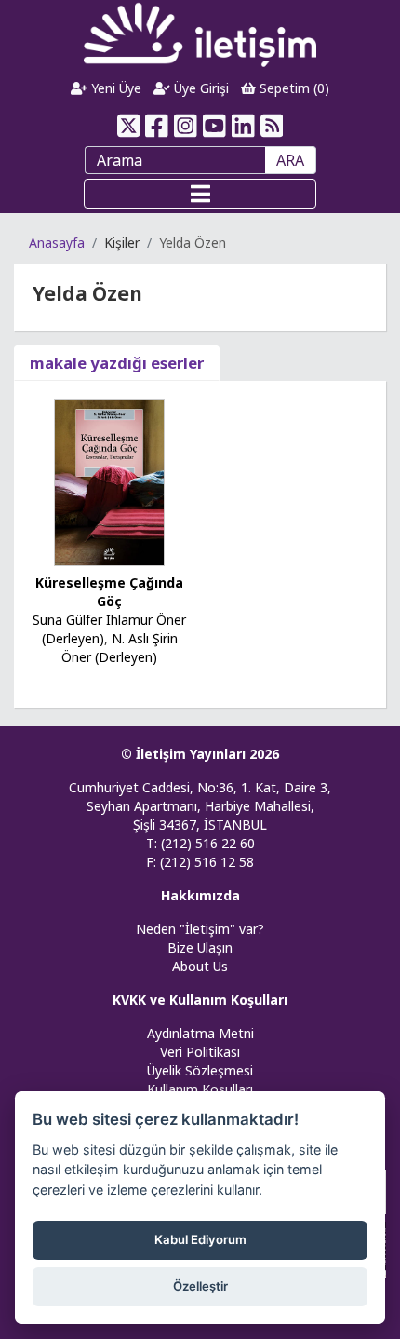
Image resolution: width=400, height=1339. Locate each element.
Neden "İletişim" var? (200, 929)
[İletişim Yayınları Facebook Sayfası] (156, 125)
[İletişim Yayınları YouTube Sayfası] (214, 125)
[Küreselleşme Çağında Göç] (110, 481)
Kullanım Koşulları (200, 1089)
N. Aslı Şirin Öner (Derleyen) (119, 647)
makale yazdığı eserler (117, 362)
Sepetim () (292, 88)
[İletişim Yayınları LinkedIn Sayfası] (243, 125)
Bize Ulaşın (200, 947)
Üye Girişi (199, 88)
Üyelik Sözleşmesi (200, 1070)
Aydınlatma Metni (200, 1033)
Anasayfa (57, 242)
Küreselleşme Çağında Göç (109, 592)
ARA (290, 160)
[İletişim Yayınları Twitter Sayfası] (127, 125)
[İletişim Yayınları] (200, 34)
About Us (200, 966)
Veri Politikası (200, 1052)
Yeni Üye (114, 88)
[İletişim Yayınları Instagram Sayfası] (185, 125)
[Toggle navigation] (200, 194)
